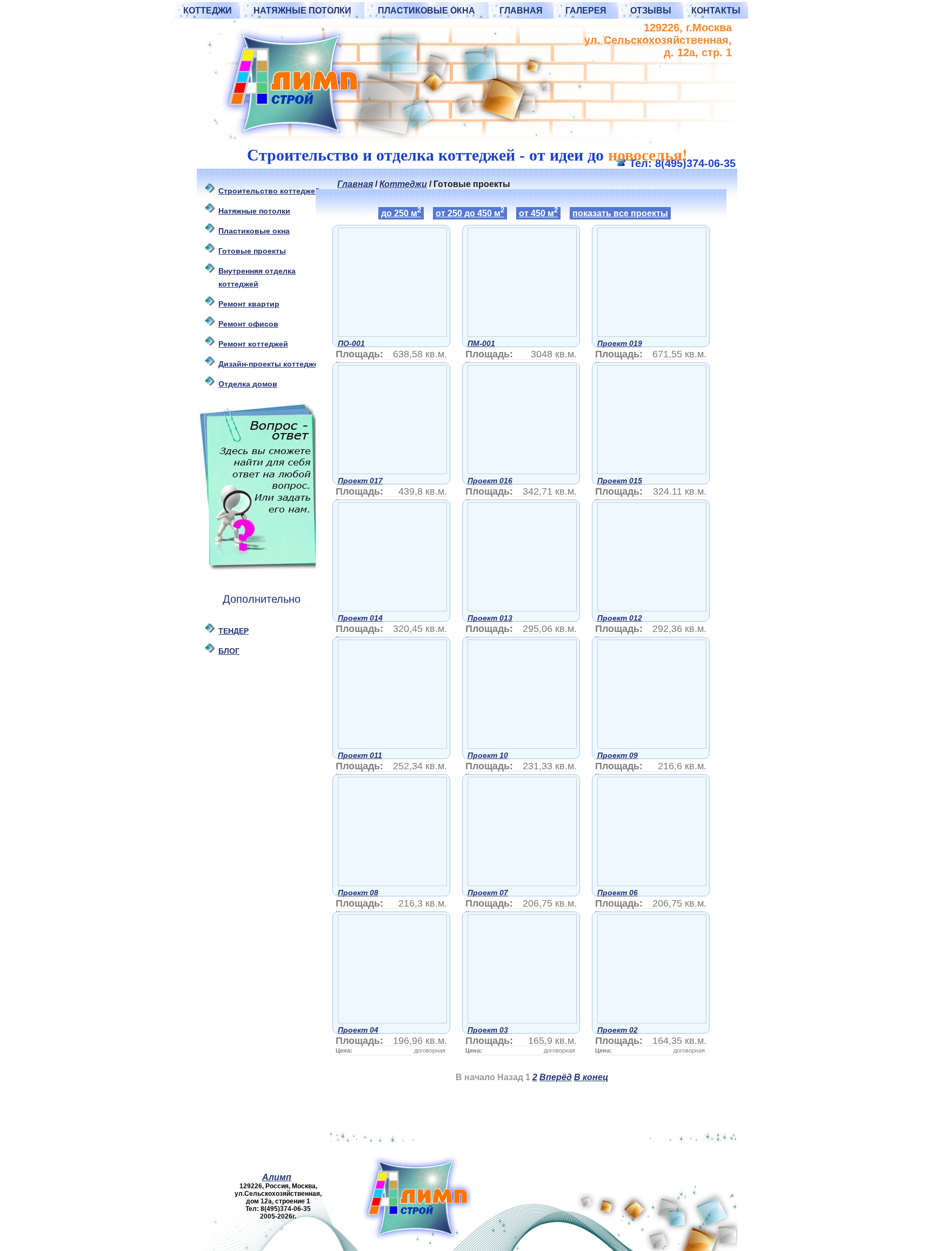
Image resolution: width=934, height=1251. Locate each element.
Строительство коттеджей (269, 191)
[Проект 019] (651, 333)
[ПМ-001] (522, 333)
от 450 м (538, 212)
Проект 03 (488, 1030)
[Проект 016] (522, 471)
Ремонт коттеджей (253, 344)
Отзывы (650, 10)
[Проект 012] (651, 608)
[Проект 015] (651, 471)
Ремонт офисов (248, 324)
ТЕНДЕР (233, 631)
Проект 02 (617, 1030)
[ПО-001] (392, 333)
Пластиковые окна (426, 10)
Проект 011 (360, 755)
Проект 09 (617, 755)
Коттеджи (207, 10)
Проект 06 (617, 892)
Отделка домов (247, 384)
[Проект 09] (651, 745)
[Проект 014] (392, 608)
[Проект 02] (651, 1020)
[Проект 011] (392, 745)
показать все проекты (620, 213)
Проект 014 (360, 618)
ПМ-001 (481, 343)
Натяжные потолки (302, 10)
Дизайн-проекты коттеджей (270, 364)
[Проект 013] (522, 608)
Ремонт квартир (248, 304)
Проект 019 (619, 343)
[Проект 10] (522, 745)
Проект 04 (358, 1030)
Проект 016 (490, 480)
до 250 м (401, 212)
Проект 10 (488, 755)
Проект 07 (488, 892)
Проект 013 (490, 618)
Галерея (585, 10)
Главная (521, 10)
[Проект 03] (522, 1020)
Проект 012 (619, 618)
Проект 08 (358, 892)
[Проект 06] (651, 883)
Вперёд (555, 1077)
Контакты (715, 10)
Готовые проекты (252, 251)
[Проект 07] (522, 883)
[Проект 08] (392, 883)
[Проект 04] (392, 1020)
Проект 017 (360, 480)
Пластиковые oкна (254, 231)
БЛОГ (228, 651)
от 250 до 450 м (470, 212)
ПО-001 (351, 343)
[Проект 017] (392, 471)
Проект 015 (619, 480)
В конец (591, 1077)
